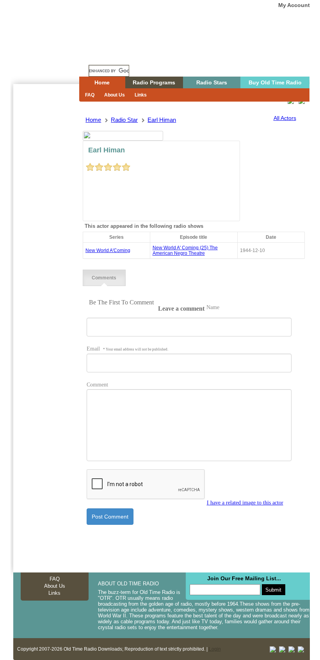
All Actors (285, 118)
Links (141, 95)
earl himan (162, 119)
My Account (294, 5)
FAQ (89, 95)
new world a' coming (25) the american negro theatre (185, 250)
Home (52, 56)
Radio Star (124, 119)
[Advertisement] (46, 224)
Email (127, 349)
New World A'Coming (107, 250)
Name (212, 307)
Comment (97, 385)
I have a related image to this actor (245, 503)
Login (215, 649)
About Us (114, 95)
